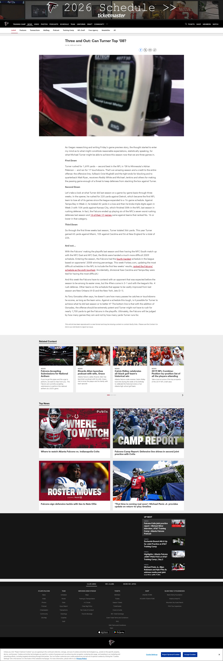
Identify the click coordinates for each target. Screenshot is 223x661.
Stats (63, 602)
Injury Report (64, 606)
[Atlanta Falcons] (111, 643)
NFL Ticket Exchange (117, 614)
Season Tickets (117, 602)
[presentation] (183, 395)
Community (44, 614)
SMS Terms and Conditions (117, 625)
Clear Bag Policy (87, 606)
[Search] (186, 24)
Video (44, 598)
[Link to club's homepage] (6, 24)
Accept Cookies (190, 654)
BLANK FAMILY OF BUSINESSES (175, 591)
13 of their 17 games (101, 215)
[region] (111, 654)
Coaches (63, 617)
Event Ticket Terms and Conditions (117, 617)
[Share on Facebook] (141, 51)
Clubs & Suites (117, 610)
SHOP (147, 591)
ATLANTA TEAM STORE (147, 598)
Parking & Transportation (87, 598)
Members (117, 595)
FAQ (117, 621)
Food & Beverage (87, 614)
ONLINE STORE (147, 595)
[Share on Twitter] (145, 51)
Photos (44, 602)
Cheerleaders (44, 610)
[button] (108, 395)
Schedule (64, 595)
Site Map (44, 617)
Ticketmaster (117, 606)
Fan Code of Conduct (87, 610)
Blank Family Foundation (174, 595)
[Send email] (150, 51)
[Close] (219, 654)
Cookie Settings (151, 654)
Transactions (64, 610)
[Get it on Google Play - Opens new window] (119, 633)
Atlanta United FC (174, 598)
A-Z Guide (87, 602)
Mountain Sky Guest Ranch (174, 602)
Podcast (44, 606)
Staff (63, 621)
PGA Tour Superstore (174, 606)
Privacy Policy (82, 658)
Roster (64, 598)
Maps (87, 595)
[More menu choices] (107, 24)
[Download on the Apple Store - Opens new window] (103, 632)
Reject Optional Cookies (171, 654)
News (44, 595)
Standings (64, 614)
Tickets (117, 598)
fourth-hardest (124, 258)
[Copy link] (155, 50)
